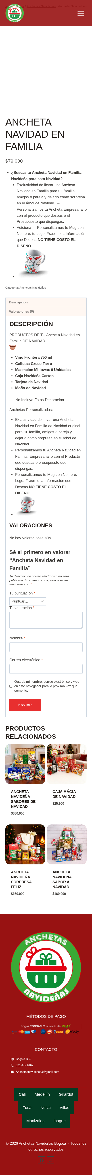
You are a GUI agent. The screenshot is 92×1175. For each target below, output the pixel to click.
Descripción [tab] (18, 302)
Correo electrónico (26, 660)
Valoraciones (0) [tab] (21, 311)
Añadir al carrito (61, 814)
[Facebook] (41, 1160)
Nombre (17, 638)
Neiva (45, 1107)
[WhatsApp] (50, 1160)
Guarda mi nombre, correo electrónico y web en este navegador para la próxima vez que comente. (46, 686)
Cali (22, 1094)
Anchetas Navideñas (32, 287)
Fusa (27, 1107)
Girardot (66, 1094)
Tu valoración (21, 608)
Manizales (35, 1121)
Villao (64, 1107)
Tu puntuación (22, 593)
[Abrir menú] (81, 13)
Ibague (59, 1121)
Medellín (42, 1094)
